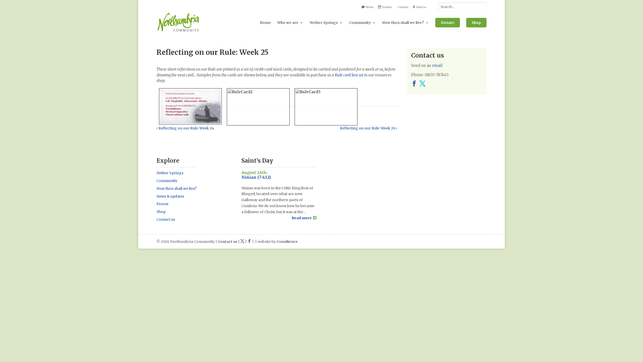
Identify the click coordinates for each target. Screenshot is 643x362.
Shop (476, 22)
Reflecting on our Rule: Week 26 (368, 128)
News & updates (170, 196)
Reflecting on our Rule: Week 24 (186, 128)
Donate (447, 22)
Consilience (287, 241)
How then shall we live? (403, 22)
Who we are (287, 22)
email (437, 65)
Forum (162, 204)
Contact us (165, 219)
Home (265, 22)
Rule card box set (349, 75)
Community (360, 22)
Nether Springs (324, 22)
